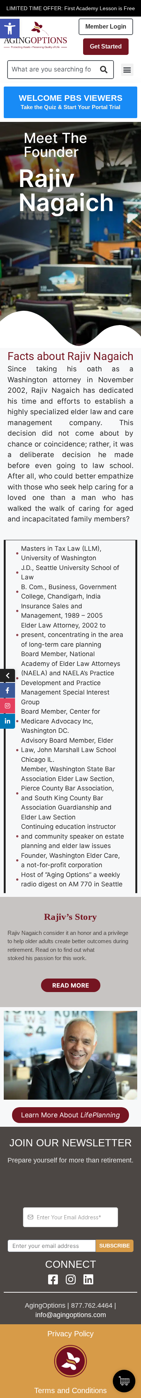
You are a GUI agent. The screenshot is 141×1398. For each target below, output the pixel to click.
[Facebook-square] (53, 1279)
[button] (10, 28)
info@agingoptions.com (70, 1315)
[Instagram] (71, 1279)
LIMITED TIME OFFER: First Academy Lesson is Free (70, 8)
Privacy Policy (70, 1333)
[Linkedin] (88, 1279)
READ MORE (70, 985)
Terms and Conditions (70, 1390)
